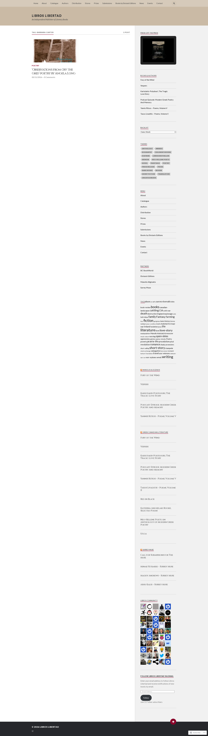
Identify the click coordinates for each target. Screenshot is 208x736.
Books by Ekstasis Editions (126, 3)
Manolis (153, 333)
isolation (154, 327)
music (142, 336)
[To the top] (173, 722)
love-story (166, 330)
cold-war (167, 311)
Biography (147, 152)
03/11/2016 (37, 77)
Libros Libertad (47, 15)
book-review (145, 307)
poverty (143, 341)
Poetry (35, 66)
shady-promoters (167, 345)
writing (167, 357)
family (152, 316)
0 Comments (49, 77)
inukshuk (164, 324)
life (164, 326)
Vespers (143, 85)
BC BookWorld (146, 270)
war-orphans (151, 357)
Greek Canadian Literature (155, 432)
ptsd (172, 341)
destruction (152, 314)
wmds (159, 357)
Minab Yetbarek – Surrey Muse (156, 566)
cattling (154, 310)
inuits (158, 324)
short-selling (144, 348)
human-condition (150, 324)
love (157, 330)
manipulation (145, 333)
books (155, 307)
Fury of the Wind (147, 80)
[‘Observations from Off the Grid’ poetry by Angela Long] (55, 50)
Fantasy (160, 316)
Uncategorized (149, 177)
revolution (145, 344)
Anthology (147, 148)
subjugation (156, 351)
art (151, 302)
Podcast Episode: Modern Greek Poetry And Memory (156, 101)
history (167, 321)
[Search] (174, 3)
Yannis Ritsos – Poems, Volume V (153, 108)
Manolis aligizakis (151, 370)
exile (174, 314)
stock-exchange (145, 351)
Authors (65, 3)
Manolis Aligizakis (148, 282)
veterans (166, 353)
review (159, 170)
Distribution (76, 3)
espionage (168, 314)
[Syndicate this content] (141, 370)
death (143, 313)
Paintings (155, 163)
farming (170, 316)
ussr (160, 353)
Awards (159, 148)
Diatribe (146, 156)
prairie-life (153, 341)
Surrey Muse (145, 287)
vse (144, 357)
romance (155, 344)
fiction (148, 320)
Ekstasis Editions (147, 276)
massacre (161, 333)
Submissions (107, 3)
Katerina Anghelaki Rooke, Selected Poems (155, 509)
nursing (153, 336)
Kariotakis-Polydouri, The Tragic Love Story (154, 92)
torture (142, 353)
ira (169, 324)
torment (171, 351)
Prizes (96, 3)
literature (147, 330)
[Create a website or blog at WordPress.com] (32, 731)
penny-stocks (161, 339)
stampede (169, 348)
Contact (159, 3)
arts (154, 302)
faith (142, 317)
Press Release (148, 167)
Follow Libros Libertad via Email (157, 676)
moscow (169, 333)
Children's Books (163, 152)
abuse (147, 301)
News (142, 3)
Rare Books (147, 170)
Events (150, 3)
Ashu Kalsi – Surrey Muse (154, 584)
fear (141, 321)
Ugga (143, 534)
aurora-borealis (163, 301)
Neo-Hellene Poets (160, 159)
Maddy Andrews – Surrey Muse (157, 575)
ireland (147, 326)
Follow (146, 698)
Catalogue (54, 3)
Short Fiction (148, 174)
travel (156, 353)
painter (152, 339)
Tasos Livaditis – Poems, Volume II (154, 114)
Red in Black (147, 499)
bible (172, 302)
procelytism (164, 341)
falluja (146, 317)
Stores (87, 3)
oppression (144, 339)
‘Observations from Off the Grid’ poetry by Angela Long (53, 72)
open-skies (162, 336)
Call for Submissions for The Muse (156, 556)
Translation (164, 174)
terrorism (164, 351)
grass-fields (160, 321)
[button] (153, 56)
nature (147, 336)
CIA (161, 310)
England (160, 314)
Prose (160, 167)
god (155, 321)
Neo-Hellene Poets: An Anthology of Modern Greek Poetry (157, 522)
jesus (160, 327)
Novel (145, 163)
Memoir (145, 159)
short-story (157, 348)
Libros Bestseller (161, 156)
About (44, 3)
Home (36, 3)
